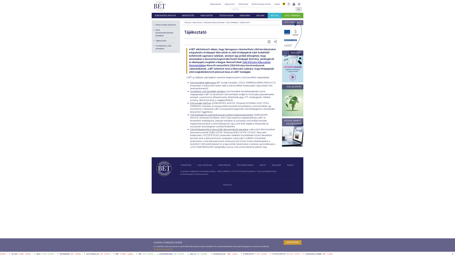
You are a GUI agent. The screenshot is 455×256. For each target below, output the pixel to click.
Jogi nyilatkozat (205, 165)
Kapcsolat (276, 165)
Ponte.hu (227, 185)
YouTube (293, 4)
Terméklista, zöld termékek (163, 47)
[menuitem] (165, 15)
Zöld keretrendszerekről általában (164, 32)
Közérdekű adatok (245, 165)
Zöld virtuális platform (165, 25)
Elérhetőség (243, 4)
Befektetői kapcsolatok (261, 4)
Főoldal (187, 22)
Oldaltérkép (185, 165)
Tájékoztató (160, 41)
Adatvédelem (224, 165)
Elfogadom (293, 242)
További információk (163, 249)
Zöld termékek (292, 15)
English (277, 4)
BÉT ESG (274, 15)
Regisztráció (230, 4)
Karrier (263, 165)
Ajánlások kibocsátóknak (214, 22)
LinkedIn (299, 4)
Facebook (288, 4)
